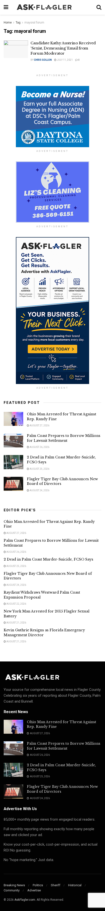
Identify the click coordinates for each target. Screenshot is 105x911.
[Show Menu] (6, 7)
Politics (38, 885)
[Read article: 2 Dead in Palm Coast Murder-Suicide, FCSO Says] (13, 462)
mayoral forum (34, 22)
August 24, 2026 (39, 490)
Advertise (34, 890)
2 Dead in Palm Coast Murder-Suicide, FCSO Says (48, 559)
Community (12, 890)
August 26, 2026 (39, 447)
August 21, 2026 (16, 622)
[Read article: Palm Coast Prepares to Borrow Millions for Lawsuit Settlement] (13, 440)
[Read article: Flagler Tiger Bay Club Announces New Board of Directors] (13, 484)
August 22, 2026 (16, 603)
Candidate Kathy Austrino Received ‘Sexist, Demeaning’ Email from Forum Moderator (63, 48)
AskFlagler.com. (25, 899)
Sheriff (55, 885)
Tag (18, 22)
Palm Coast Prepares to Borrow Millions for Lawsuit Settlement (63, 438)
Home (8, 22)
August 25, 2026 (39, 468)
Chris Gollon (43, 60)
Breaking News (14, 885)
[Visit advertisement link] (52, 116)
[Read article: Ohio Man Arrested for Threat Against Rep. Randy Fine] (13, 419)
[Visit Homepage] (52, 7)
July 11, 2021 (64, 60)
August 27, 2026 (39, 425)
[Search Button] (98, 7)
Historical (75, 885)
